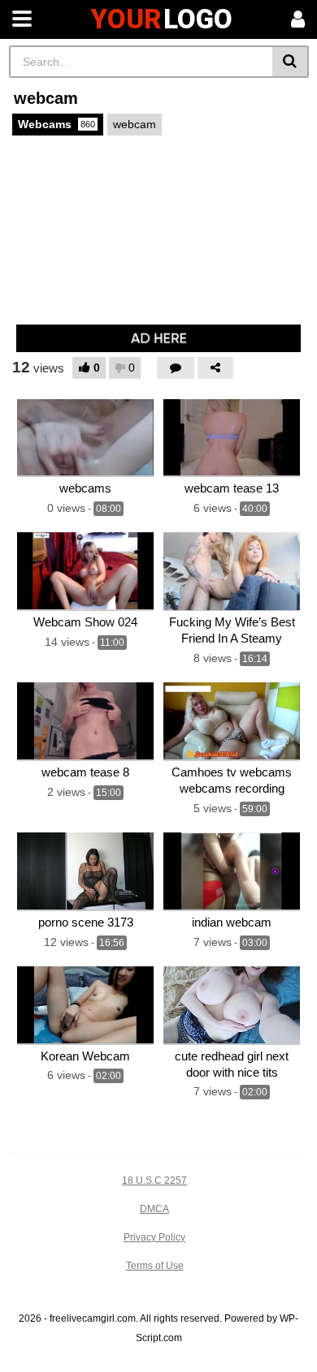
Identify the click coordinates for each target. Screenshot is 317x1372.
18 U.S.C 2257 (154, 1180)
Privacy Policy (154, 1237)
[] (290, 61)
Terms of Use (155, 1265)
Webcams (56, 124)
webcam (134, 124)
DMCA (154, 1209)
